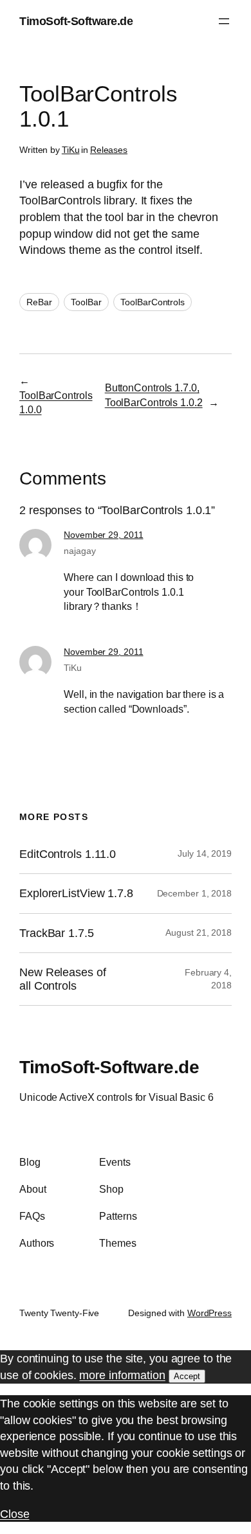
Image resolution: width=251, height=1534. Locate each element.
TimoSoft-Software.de (76, 21)
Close (15, 1514)
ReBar (39, 302)
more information (122, 1375)
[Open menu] (224, 21)
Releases (108, 150)
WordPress (209, 1313)
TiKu (71, 150)
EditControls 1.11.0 (67, 854)
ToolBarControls (152, 302)
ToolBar (86, 302)
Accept (187, 1376)
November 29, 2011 (103, 535)
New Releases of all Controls (62, 979)
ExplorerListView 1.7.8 (76, 893)
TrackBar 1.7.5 (56, 933)
